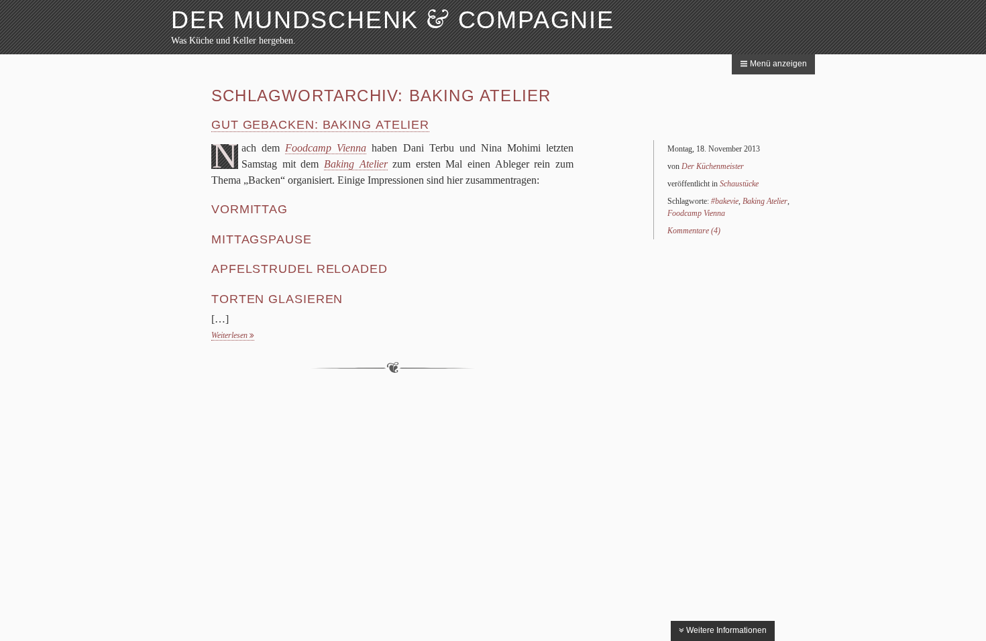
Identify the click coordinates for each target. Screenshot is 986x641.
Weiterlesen (230, 335)
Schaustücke (739, 183)
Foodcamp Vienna (696, 213)
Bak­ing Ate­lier (356, 164)
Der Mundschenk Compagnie (392, 20)
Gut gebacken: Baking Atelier (320, 124)
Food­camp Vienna (325, 148)
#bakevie (724, 201)
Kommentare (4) (693, 230)
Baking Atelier (765, 201)
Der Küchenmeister (712, 166)
